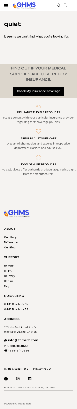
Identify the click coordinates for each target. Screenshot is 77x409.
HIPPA (8, 271)
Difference (11, 242)
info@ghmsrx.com (23, 340)
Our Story (10, 237)
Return (8, 281)
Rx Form (9, 265)
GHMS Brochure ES (16, 309)
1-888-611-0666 (18, 350)
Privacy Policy (42, 368)
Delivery (9, 276)
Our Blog (10, 247)
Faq (6, 286)
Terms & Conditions (16, 368)
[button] (6, 5)
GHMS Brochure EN (16, 304)
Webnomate (24, 403)
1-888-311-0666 (18, 346)
